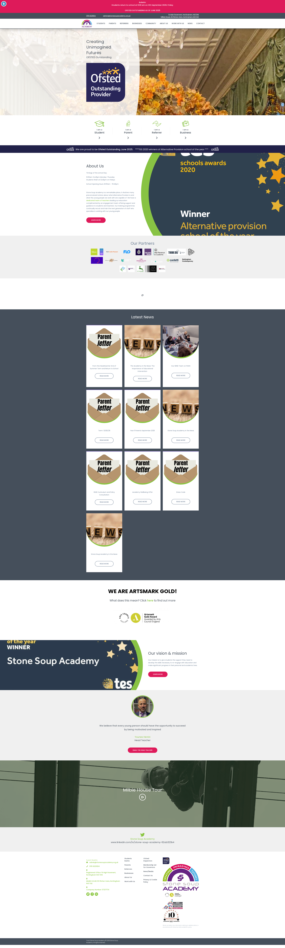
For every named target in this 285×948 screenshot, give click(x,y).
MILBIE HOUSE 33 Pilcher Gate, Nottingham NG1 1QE (103, 882)
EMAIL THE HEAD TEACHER (142, 750)
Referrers (124, 23)
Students (101, 23)
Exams (127, 861)
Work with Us (178, 23)
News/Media (148, 871)
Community (151, 23)
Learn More (158, 674)
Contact (200, 23)
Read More (104, 376)
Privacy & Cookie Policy (150, 881)
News (190, 23)
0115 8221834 (91, 16)
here (150, 600)
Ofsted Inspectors (147, 859)
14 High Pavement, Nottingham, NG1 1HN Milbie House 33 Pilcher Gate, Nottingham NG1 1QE (180, 15)
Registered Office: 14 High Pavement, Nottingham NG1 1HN (101, 873)
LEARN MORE (96, 220)
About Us (164, 23)
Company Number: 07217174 (97, 890)
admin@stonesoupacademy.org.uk (116, 16)
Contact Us (148, 875)
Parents (112, 23)
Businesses (137, 23)
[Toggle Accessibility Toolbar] (3, 3)
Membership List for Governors (149, 866)
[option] (142, 294)
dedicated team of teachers (98, 200)
